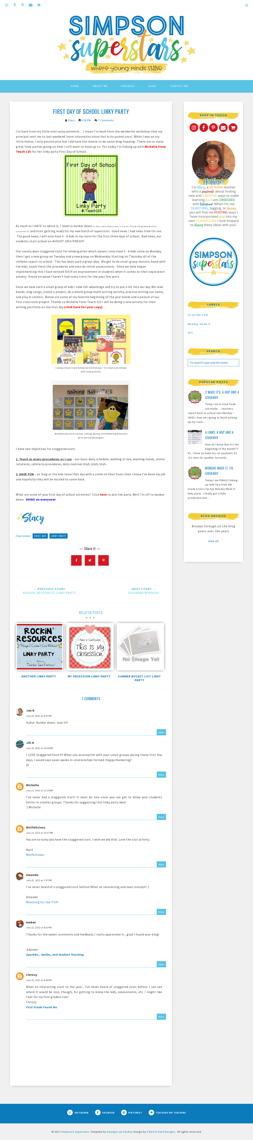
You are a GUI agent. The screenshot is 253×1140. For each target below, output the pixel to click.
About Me (100, 86)
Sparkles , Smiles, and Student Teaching (55, 954)
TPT (190, 333)
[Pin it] (103, 560)
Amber (31, 922)
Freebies (128, 86)
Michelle (32, 785)
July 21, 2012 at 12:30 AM (39, 790)
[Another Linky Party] (38, 647)
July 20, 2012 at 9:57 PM (39, 715)
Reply (161, 732)
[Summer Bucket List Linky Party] (139, 647)
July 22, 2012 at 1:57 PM (39, 880)
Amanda (32, 875)
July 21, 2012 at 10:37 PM (39, 832)
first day (40, 536)
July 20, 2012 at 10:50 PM (39, 748)
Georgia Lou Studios (120, 1131)
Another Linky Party (38, 676)
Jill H (30, 743)
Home (75, 86)
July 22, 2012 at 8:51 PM (39, 927)
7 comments (106, 120)
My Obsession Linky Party (89, 676)
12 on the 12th (198, 315)
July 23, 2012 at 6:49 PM (39, 980)
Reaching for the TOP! (42, 902)
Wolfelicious (35, 827)
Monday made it (199, 324)
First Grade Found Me (41, 1007)
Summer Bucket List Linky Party (139, 678)
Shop (152, 86)
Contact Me (179, 86)
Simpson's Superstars (75, 1131)
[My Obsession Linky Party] (89, 647)
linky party (58, 536)
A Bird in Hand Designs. (161, 1131)
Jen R (30, 710)
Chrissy (31, 975)
